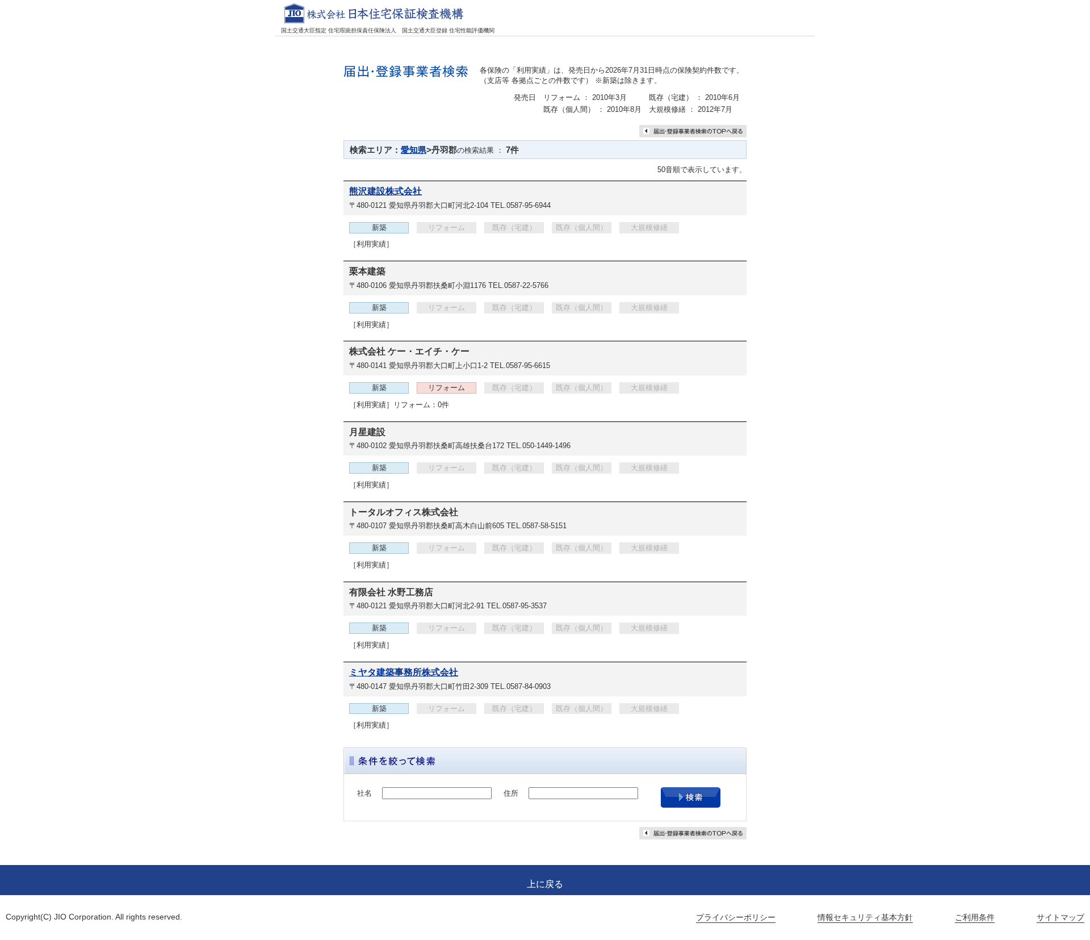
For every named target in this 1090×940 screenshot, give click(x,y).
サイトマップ (1060, 917)
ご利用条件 (975, 917)
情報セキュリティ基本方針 (865, 917)
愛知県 (413, 149)
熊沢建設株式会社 (385, 191)
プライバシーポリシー (735, 917)
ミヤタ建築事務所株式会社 (403, 672)
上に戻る (545, 884)
